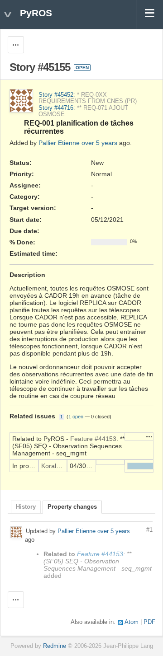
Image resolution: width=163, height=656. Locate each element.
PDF (149, 622)
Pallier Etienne (59, 142)
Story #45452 (55, 95)
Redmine (54, 646)
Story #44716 (55, 108)
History (26, 507)
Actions (149, 436)
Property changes (72, 507)
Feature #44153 (93, 438)
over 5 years (99, 142)
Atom (132, 622)
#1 (149, 530)
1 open (75, 416)
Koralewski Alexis (65, 465)
